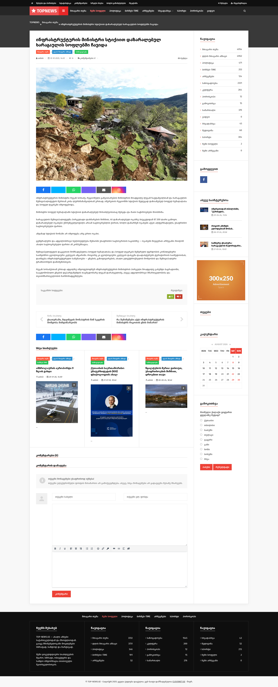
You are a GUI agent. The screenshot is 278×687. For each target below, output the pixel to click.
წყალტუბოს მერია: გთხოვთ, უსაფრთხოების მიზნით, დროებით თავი (163, 371)
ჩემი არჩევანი (222, 150)
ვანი (206, 444)
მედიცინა (222, 130)
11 (210, 368)
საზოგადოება (81, 52)
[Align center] (76, 548)
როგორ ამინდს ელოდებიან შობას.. (222, 227)
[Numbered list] (91, 548)
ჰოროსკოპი (196, 10)
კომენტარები (80, 3)
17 (204, 374)
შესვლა (224, 3)
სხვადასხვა (222, 123)
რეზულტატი (222, 467)
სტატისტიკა (65, 3)
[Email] (104, 190)
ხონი (207, 449)
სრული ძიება (97, 3)
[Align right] (80, 548)
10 (204, 368)
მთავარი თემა (78, 10)
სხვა (206, 459)
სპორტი (181, 10)
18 (210, 374)
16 (239, 368)
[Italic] (60, 548)
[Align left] (71, 548)
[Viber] (88, 190)
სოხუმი (208, 454)
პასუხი (206, 467)
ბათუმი (208, 430)
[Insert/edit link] (103, 548)
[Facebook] (43, 190)
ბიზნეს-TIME (131, 10)
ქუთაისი (209, 420)
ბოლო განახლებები (116, 3)
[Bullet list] (87, 548)
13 (222, 368)
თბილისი (209, 425)
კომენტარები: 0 (87, 58)
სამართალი (222, 110)
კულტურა (222, 89)
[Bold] (55, 548)
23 (239, 374)
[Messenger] (58, 190)
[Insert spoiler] (123, 548)
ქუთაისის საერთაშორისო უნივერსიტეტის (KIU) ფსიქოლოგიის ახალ (107, 371)
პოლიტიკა (115, 10)
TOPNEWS (34, 22)
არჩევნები (148, 10)
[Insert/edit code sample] (118, 548)
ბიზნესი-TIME (99, 655)
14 (228, 368)
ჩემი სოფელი (98, 10)
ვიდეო (211, 10)
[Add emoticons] (98, 548)
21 (228, 374)
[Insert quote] (114, 548)
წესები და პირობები (46, 3)
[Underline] (64, 548)
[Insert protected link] (107, 548)
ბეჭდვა (183, 58)
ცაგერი (208, 439)
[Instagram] (119, 190)
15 (233, 368)
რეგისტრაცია (240, 3)
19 (216, 374)
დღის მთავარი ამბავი (62, 52)
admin (40, 58)
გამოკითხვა (222, 103)
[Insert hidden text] (128, 548)
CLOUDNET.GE (178, 681)
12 (216, 368)
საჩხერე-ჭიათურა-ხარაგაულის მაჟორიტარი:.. (226, 244)
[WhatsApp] (73, 190)
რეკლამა (133, 3)
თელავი (208, 435)
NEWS (47, 11)
